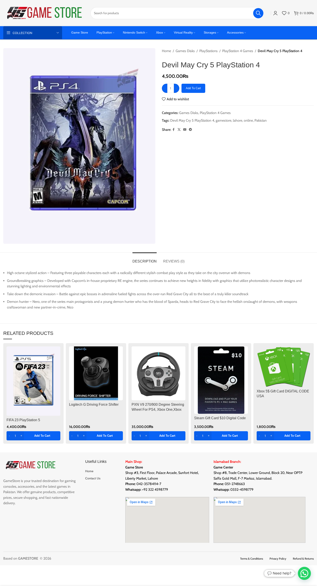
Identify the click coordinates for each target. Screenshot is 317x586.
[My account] (275, 13)
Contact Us (92, 478)
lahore (237, 120)
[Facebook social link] (173, 130)
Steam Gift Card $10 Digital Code (220, 418)
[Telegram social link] (190, 130)
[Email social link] (185, 130)
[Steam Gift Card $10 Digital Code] (221, 380)
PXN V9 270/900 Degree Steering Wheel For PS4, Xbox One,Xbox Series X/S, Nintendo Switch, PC (158, 409)
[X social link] (179, 130)
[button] (33, 435)
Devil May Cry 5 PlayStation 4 (192, 120)
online (248, 120)
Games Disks (185, 51)
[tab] (144, 259)
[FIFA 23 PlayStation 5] (33, 381)
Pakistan (260, 120)
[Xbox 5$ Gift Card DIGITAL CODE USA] (283, 366)
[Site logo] (44, 13)
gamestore (223, 120)
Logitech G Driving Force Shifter (94, 404)
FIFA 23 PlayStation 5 (23, 420)
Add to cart (193, 88)
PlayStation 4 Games (237, 51)
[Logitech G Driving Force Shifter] (96, 373)
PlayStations (208, 51)
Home (166, 51)
